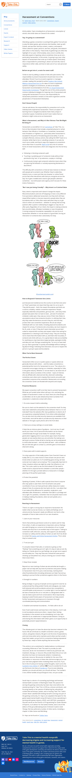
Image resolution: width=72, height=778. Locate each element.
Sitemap (29, 775)
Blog (5, 17)
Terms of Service (46, 775)
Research (7, 41)
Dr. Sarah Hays (46, 720)
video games (43, 722)
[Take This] (10, 4)
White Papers (8, 53)
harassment (54, 720)
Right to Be (45, 144)
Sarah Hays (30, 722)
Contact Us (22, 775)
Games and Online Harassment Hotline (44, 536)
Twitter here (43, 715)
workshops (49, 127)
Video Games (32, 23)
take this (36, 722)
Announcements (9, 21)
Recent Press (13, 775)
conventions (37, 720)
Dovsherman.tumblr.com (45, 294)
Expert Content (9, 37)
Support (6, 45)
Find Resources (29, 762)
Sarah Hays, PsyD (30, 21)
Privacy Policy (36, 775)
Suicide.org (43, 668)
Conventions (50, 21)
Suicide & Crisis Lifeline (29, 666)
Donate (40, 762)
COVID (6, 29)
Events (6, 33)
